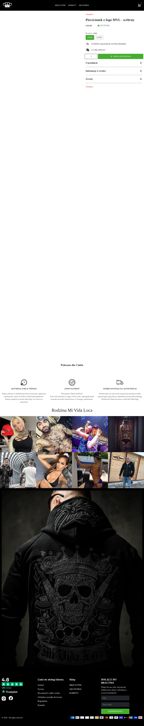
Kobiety (72, 5)
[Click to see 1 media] (8, 353)
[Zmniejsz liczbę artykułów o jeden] (87, 56)
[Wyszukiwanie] (121, 5)
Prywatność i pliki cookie (49, 693)
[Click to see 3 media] (35, 353)
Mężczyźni (60, 5)
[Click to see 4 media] (49, 353)
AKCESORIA (75, 689)
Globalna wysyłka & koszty (50, 697)
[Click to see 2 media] (21, 353)
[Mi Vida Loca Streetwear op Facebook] (11, 698)
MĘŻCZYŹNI (75, 685)
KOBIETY (74, 693)
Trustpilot (89, 14)
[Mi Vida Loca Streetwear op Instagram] (4, 700)
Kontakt (41, 705)
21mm (99, 37)
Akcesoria (84, 5)
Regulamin (42, 701)
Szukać (41, 685)
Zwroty (41, 689)
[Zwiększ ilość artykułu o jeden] (95, 56)
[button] (114, 63)
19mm (90, 37)
